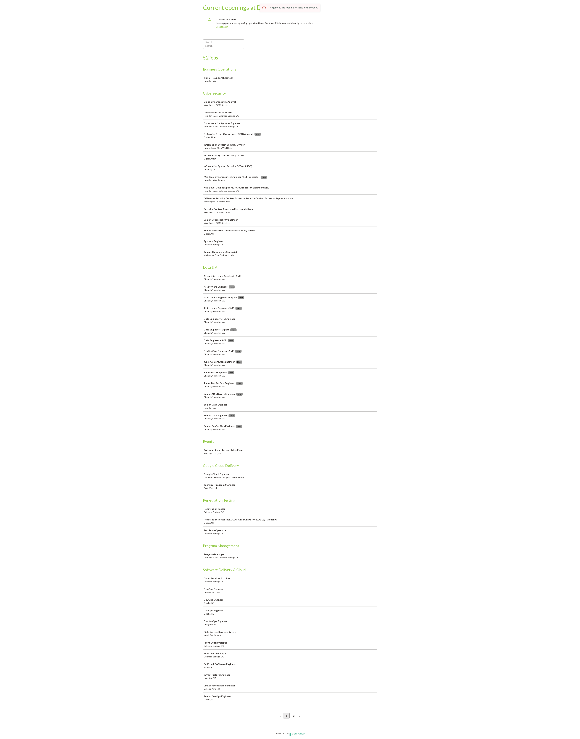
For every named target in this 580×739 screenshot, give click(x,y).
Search (208, 42)
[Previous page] (280, 716)
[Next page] (299, 716)
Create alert (222, 26)
